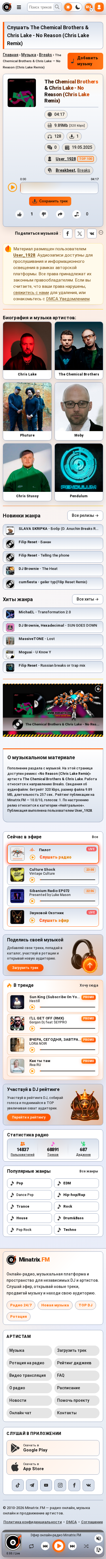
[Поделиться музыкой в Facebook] (67, 233)
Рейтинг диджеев (74, 1363)
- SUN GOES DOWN (58, 625)
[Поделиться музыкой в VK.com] (92, 233)
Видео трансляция (27, 1375)
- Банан (35, 542)
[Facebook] (74, 1485)
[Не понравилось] (44, 214)
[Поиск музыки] (57, 7)
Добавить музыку (87, 61)
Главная (10, 55)
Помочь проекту (73, 1400)
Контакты (67, 1413)
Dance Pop (25, 1195)
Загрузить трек (25, 968)
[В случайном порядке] (84, 1546)
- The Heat (38, 568)
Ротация (18, 1316)
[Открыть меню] (19, 7)
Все (95, 837)
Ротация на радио (26, 1363)
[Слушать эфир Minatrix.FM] (32, 857)
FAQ (60, 1375)
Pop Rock (23, 1230)
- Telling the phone (44, 555)
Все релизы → (85, 515)
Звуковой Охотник (46, 913)
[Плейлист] (98, 1550)
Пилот (45, 850)
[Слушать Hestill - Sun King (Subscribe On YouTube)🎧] (32, 1007)
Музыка (28, 55)
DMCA (71, 1522)
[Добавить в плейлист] (76, 214)
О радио (17, 1388)
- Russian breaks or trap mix (52, 665)
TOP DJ (85, 1305)
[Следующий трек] (72, 1546)
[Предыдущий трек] (45, 1546)
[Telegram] (32, 1485)
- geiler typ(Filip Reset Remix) (53, 582)
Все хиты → (88, 599)
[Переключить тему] (73, 7)
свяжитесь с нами (31, 292)
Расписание (68, 1388)
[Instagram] (60, 1485)
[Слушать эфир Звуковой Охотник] (32, 920)
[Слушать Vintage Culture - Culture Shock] (32, 880)
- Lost (37, 639)
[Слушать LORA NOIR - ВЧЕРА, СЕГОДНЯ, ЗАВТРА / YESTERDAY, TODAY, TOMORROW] (32, 1050)
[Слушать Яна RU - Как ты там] (32, 1071)
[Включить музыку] (58, 1545)
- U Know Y (35, 652)
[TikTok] (18, 1485)
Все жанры (88, 1171)
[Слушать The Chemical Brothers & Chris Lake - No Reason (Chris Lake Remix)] (12, 187)
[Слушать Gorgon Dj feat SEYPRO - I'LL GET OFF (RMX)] (32, 1028)
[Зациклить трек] (32, 1546)
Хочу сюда (89, 985)
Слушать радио (56, 857)
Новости (17, 1400)
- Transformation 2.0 (45, 612)
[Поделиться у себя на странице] (60, 214)
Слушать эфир (54, 920)
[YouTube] (46, 1485)
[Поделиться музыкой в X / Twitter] (80, 233)
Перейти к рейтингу (29, 1117)
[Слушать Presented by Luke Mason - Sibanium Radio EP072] (32, 901)
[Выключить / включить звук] (98, 1538)
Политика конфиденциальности (32, 1522)
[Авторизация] (99, 7)
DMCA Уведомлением (68, 298)
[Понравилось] (19, 214)
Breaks (45, 55)
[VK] (88, 1485)
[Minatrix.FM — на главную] (6, 7)
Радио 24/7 (21, 1305)
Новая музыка (55, 1305)
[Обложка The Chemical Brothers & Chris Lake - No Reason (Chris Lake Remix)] (22, 93)
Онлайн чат (20, 1413)
